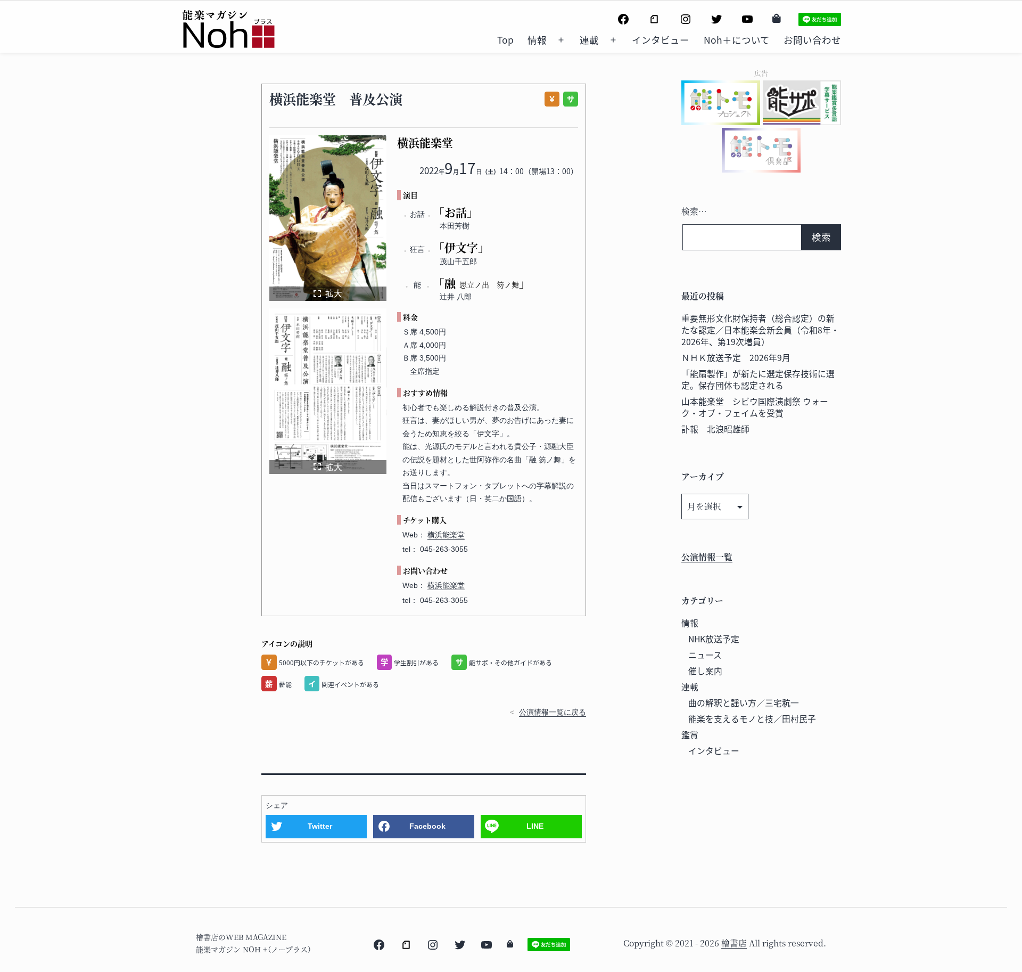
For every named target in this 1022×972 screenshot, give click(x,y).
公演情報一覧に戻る (552, 712)
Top (505, 39)
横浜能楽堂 (446, 534)
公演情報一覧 (706, 557)
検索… (694, 211)
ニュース (705, 655)
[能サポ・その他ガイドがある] (568, 99)
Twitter (320, 826)
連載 (589, 39)
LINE (534, 826)
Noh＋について (737, 39)
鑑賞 (689, 735)
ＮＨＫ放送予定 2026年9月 (735, 358)
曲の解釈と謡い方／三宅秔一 (743, 703)
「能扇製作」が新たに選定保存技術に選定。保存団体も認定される (758, 379)
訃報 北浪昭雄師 (715, 429)
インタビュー (660, 39)
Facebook (427, 826)
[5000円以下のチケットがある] (550, 99)
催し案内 (705, 671)
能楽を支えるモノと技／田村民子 (752, 719)
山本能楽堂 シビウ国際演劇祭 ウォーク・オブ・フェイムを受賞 (754, 407)
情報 (537, 39)
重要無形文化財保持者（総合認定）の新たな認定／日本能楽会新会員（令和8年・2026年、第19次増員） (760, 330)
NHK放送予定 (713, 639)
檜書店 (734, 943)
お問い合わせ (812, 39)
